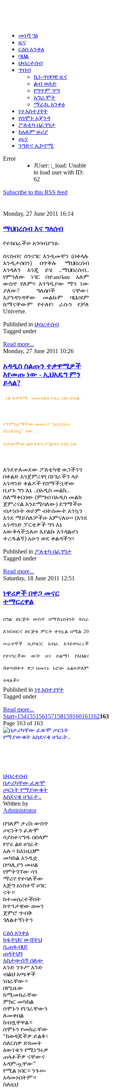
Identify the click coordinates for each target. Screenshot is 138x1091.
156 (40, 716)
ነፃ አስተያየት (49, 689)
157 (49, 716)
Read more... (18, 344)
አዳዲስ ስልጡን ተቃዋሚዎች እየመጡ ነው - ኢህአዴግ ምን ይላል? (42, 374)
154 (21, 716)
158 (58, 716)
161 (86, 716)
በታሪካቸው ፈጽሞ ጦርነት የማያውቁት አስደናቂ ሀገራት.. (25, 790)
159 (67, 716)
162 (95, 716)
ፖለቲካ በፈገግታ (53, 551)
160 (77, 716)
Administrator (19, 810)
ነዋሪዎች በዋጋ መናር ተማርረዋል (31, 597)
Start (8, 716)
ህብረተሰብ (46, 324)
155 (31, 716)
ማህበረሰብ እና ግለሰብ (33, 229)
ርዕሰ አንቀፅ (16, 933)
